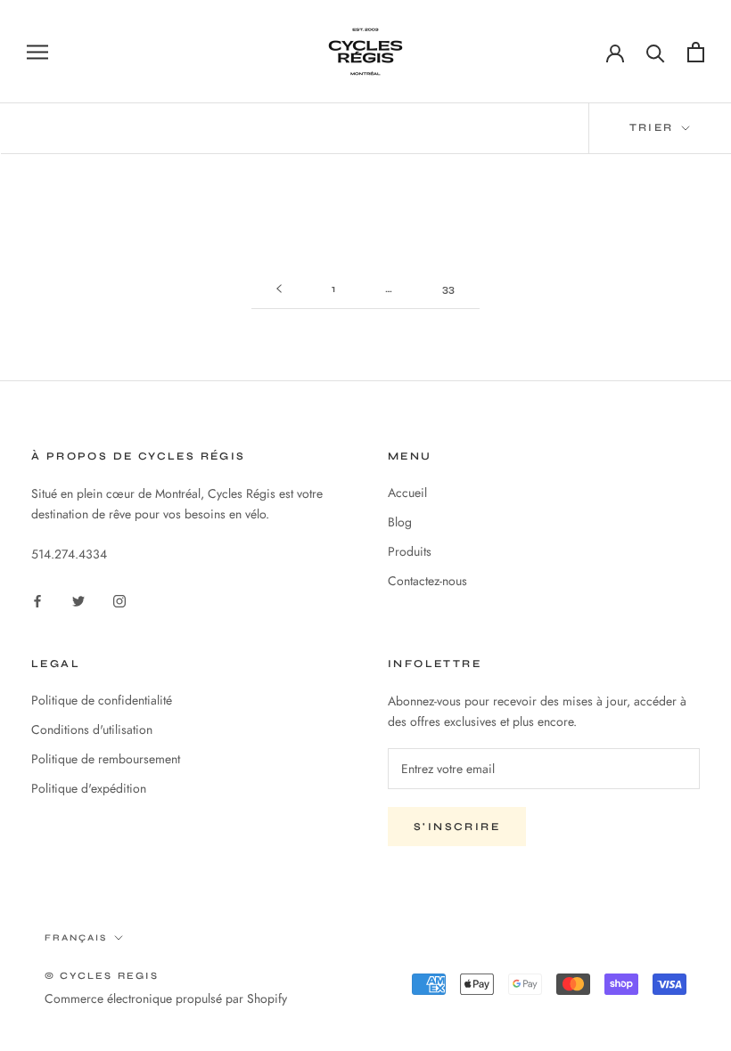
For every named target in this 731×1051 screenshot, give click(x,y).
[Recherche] (655, 52)
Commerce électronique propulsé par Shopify (166, 998)
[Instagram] (119, 601)
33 (448, 288)
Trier (653, 127)
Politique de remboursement (105, 759)
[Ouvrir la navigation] (37, 51)
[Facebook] (37, 601)
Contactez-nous (427, 581)
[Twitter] (78, 601)
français (76, 938)
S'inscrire (457, 826)
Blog (400, 522)
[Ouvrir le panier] (695, 52)
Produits (409, 551)
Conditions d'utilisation (91, 729)
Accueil (407, 492)
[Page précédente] (279, 289)
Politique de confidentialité (101, 700)
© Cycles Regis (102, 976)
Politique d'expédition (88, 788)
